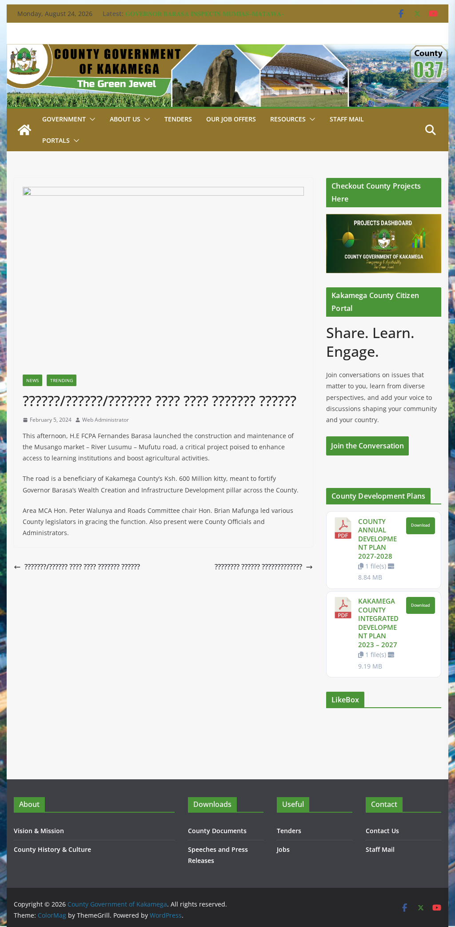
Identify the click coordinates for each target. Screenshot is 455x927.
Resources (288, 119)
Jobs (283, 849)
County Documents (217, 830)
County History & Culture (52, 849)
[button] (91, 119)
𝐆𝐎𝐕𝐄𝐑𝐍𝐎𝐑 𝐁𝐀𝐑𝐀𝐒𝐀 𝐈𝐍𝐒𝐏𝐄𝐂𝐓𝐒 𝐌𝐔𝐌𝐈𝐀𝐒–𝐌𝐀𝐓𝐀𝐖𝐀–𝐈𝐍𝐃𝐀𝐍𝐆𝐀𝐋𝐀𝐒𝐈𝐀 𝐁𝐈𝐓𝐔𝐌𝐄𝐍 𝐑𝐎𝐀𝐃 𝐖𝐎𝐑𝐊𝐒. (204, 18)
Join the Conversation (367, 446)
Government (64, 119)
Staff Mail (380, 849)
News (32, 380)
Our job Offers (231, 119)
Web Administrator (105, 419)
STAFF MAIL (347, 119)
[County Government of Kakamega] (227, 50)
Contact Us (382, 830)
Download (420, 525)
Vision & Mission (39, 830)
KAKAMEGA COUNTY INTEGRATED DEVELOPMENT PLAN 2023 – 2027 (378, 623)
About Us (125, 119)
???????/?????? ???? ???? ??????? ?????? (82, 567)
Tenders (178, 119)
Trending (61, 380)
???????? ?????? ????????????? (258, 567)
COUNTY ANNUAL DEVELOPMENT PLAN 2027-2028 (377, 538)
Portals (56, 140)
